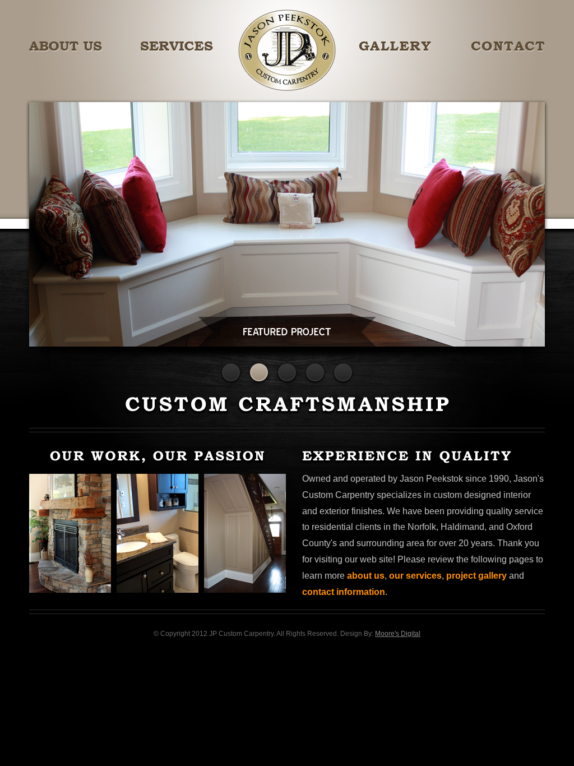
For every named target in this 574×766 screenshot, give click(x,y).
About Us (66, 46)
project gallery (476, 575)
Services (177, 46)
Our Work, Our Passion (157, 521)
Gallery (395, 46)
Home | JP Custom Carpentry (287, 50)
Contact (508, 46)
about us (366, 575)
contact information (343, 592)
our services (415, 575)
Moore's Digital (397, 634)
